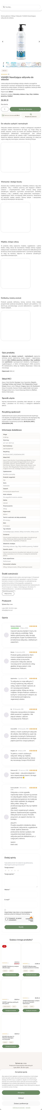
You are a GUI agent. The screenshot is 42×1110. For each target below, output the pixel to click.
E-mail (7, 899)
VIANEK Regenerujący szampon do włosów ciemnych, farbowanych (31, 1002)
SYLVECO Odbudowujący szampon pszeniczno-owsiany (31, 967)
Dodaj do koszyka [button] (11, 974)
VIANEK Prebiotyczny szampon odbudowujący (10, 967)
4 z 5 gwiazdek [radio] (15, 870)
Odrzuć (21, 1098)
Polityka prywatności (19, 1107)
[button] (2, 41)
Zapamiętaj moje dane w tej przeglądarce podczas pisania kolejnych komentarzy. (18, 913)
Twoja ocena (9, 867)
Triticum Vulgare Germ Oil (23, 386)
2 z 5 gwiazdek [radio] (9, 870)
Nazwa (7, 889)
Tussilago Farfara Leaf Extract (11, 384)
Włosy (13, 16)
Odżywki (19, 16)
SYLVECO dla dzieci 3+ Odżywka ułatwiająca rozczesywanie (8, 1038)
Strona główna (5, 16)
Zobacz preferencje (21, 1103)
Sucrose (17, 382)
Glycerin (33, 382)
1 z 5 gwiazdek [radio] (5, 870)
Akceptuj (21, 1093)
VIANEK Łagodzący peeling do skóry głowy (10, 1002)
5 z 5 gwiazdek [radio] (18, 870)
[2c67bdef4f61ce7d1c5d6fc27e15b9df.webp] (21, 41)
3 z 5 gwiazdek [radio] (12, 870)
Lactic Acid (26, 388)
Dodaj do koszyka (25, 109)
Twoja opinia (9, 874)
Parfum (34, 390)
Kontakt (28, 1107)
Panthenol (36, 386)
